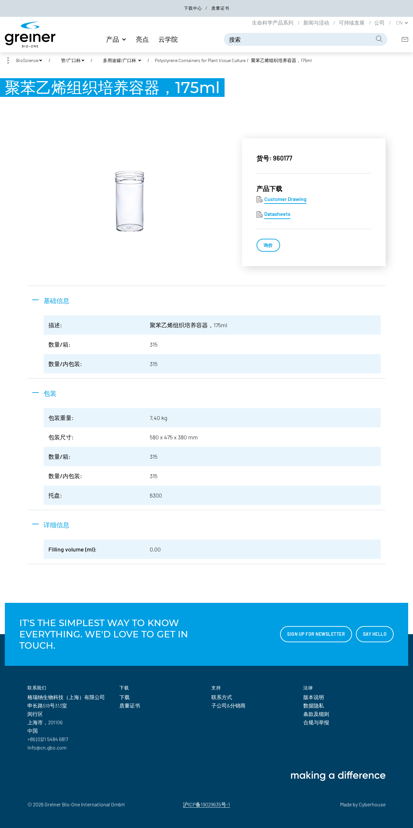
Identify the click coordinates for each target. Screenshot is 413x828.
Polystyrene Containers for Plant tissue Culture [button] (200, 60)
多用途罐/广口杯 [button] (120, 60)
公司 (380, 22)
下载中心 (193, 8)
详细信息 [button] (56, 525)
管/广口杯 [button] (71, 60)
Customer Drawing (285, 199)
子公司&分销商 (228, 705)
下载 (124, 697)
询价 (268, 245)
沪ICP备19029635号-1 (206, 804)
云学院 (168, 39)
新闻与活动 (316, 22)
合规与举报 (316, 722)
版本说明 (313, 697)
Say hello (375, 634)
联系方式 (221, 697)
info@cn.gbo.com (46, 747)
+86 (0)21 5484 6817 (47, 739)
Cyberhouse (372, 804)
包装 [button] (50, 393)
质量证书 (220, 8)
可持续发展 (352, 22)
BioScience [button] (27, 60)
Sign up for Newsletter (316, 634)
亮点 (142, 39)
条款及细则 (316, 714)
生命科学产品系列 (273, 22)
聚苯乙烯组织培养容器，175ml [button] (281, 60)
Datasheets (277, 214)
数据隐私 (313, 705)
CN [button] (400, 22)
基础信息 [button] (56, 300)
